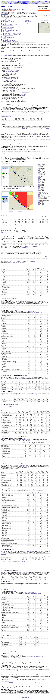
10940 (39, 176)
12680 (39, 202)
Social (11, 96)
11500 (39, 183)
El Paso (2, 232)
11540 (39, 184)
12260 (39, 196)
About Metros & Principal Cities (29, 22)
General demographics (6, 96)
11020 (39, 177)
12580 (39, 200)
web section (20, 378)
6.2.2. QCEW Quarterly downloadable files (15, 67)
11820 (39, 189)
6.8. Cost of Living (18, 93)
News (28, 697)
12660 (39, 201)
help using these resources (44, 20)
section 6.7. (8, 159)
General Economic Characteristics (8, 35)
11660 (39, 186)
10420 (39, 167)
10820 (39, 174)
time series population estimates (24, 247)
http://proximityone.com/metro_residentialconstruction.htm (22, 377)
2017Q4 (27, 461)
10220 (39, 166)
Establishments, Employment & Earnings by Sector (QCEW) (12, 33)
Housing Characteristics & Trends (7, 28)
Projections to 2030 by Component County (9, 21)
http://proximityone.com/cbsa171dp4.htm (35, 312)
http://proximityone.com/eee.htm (26, 439)
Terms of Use (27, 20)
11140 (38, 179)
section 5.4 (10, 59)
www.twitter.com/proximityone (28, 693)
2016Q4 (11, 461)
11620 (39, 185)
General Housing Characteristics (7, 29)
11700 (39, 187)
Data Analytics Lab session (40, 685)
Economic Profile (5, 32)
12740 (39, 203)
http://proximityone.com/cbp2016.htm (22, 465)
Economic (14, 96)
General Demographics (24, 246)
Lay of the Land (5, 23)
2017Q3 (23, 461)
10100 (39, 164)
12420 (39, 198)
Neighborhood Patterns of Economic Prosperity (10, 24)
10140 (39, 165)
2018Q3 (39, 461)
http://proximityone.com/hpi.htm (29, 393)
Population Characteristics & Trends (7, 25)
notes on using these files (38, 460)
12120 (39, 194)
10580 (39, 170)
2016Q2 (3, 461)
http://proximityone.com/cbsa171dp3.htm (36, 490)
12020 (39, 192)
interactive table (30, 440)
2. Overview (8, 69)
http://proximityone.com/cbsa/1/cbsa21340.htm (16, 9)
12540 (39, 199)
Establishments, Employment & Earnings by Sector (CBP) (11, 34)
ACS (41, 235)
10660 (39, 171)
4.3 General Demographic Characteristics (12, 71)
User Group (11, 682)
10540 (39, 169)
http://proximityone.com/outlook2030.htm (6, 116)
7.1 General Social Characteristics (11, 80)
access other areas (21, 8)
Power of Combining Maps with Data (44, 18)
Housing (18, 96)
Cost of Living (5, 38)
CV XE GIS (11, 186)
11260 (39, 181)
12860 (39, 205)
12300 (39, 197)
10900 (39, 175)
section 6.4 (37, 573)
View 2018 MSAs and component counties (9, 91)
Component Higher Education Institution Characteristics (11, 41)
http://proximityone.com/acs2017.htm (30, 265)
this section (20, 186)
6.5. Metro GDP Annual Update (10, 88)
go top (21, 188)
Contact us (35, 693)
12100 (39, 193)
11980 (39, 191)
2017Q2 (19, 461)
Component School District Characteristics (9, 40)
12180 (39, 195)
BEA (5, 551)
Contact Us (26, 697)
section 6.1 (15, 97)
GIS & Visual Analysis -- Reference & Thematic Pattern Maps (11, 22)
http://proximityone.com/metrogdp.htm (29, 551)
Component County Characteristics (8, 26)
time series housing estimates (9, 307)
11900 (39, 190)
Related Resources (28, 21)
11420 (39, 182)
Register (22, 63)
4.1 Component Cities (25, 92)
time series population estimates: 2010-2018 (12, 262)
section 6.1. (44, 143)
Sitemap (23, 697)
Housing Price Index (6, 31)
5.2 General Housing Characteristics (11, 73)
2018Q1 (31, 461)
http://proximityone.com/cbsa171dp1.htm (40, 266)
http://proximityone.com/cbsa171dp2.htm (34, 593)
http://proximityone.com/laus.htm (24, 572)
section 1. (23, 128)
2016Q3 (7, 461)
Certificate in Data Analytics (44, 15)
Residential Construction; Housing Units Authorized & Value (11, 30)
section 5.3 (7, 61)
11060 (39, 178)
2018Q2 (35, 461)
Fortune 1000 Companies (6, 36)
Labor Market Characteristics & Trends (8, 37)
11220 (39, 180)
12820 (39, 204)
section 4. (47, 128)
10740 (39, 172)
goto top (13, 104)
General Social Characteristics (7, 39)
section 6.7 (10, 60)
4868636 (6, 244)
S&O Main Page (12, 662)
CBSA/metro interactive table (8, 55)
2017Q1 (15, 461)
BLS (5, 439)
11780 (39, 188)
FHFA (7, 393)
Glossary (26, 23)
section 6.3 (25, 94)
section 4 (35, 134)
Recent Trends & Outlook (6, 20)
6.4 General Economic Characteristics (12, 78)
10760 (39, 173)
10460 (39, 168)
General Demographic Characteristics (8, 27)
